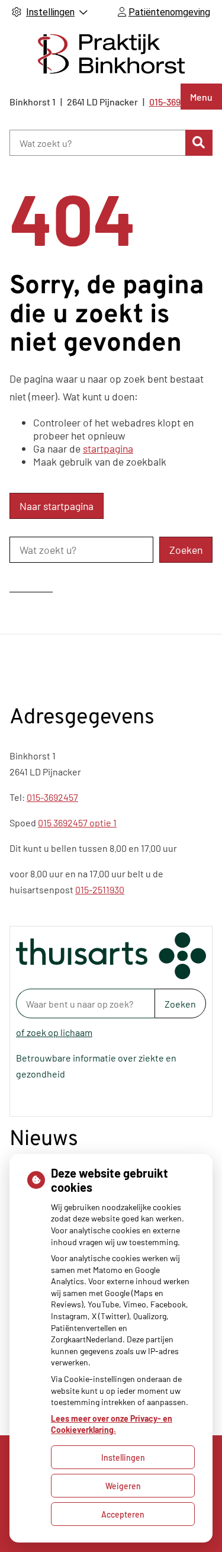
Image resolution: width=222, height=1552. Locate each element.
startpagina (108, 448)
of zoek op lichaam (54, 1032)
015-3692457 (52, 797)
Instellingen (123, 1457)
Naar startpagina (57, 505)
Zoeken (180, 1003)
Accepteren (122, 1514)
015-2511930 (99, 889)
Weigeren (123, 1486)
